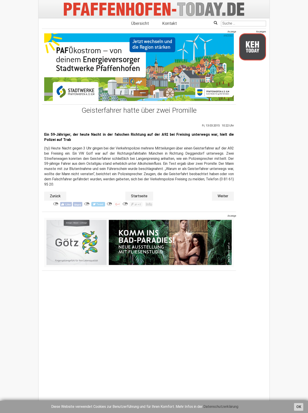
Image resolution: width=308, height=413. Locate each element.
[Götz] (139, 242)
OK (298, 407)
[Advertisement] (252, 131)
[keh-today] (252, 46)
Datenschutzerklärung (220, 406)
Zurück (55, 196)
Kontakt (169, 23)
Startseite (139, 196)
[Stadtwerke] (139, 67)
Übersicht (140, 23)
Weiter (223, 196)
